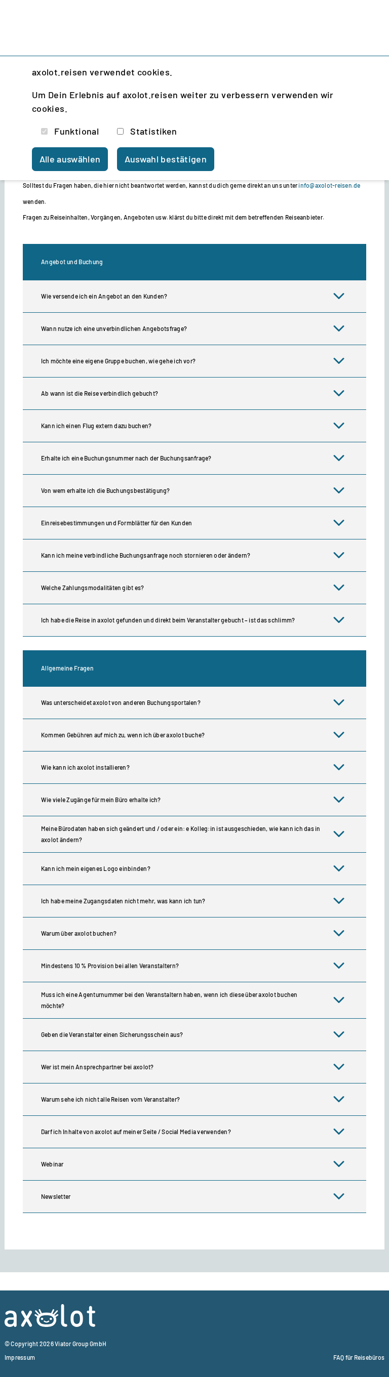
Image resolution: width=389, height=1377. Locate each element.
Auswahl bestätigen (166, 158)
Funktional (76, 131)
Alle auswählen (70, 158)
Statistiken (153, 131)
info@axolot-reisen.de (329, 185)
